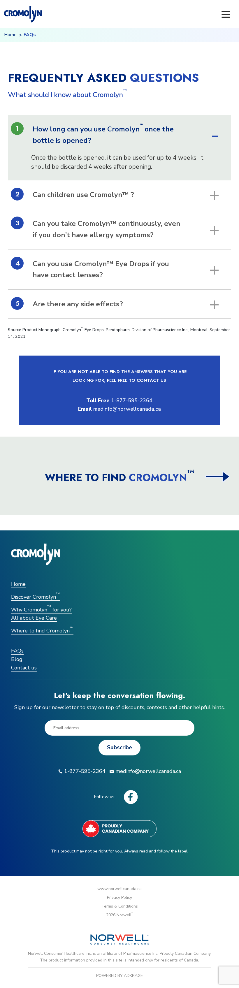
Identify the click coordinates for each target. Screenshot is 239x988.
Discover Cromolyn (35, 596)
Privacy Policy (119, 897)
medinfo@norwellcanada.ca (127, 408)
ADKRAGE (133, 975)
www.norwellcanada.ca (119, 889)
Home (10, 34)
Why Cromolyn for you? (41, 609)
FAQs (17, 650)
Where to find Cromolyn (42, 630)
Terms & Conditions (119, 906)
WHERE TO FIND (119, 477)
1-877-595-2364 (131, 400)
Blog (16, 659)
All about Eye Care (34, 617)
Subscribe (119, 747)
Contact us (24, 667)
